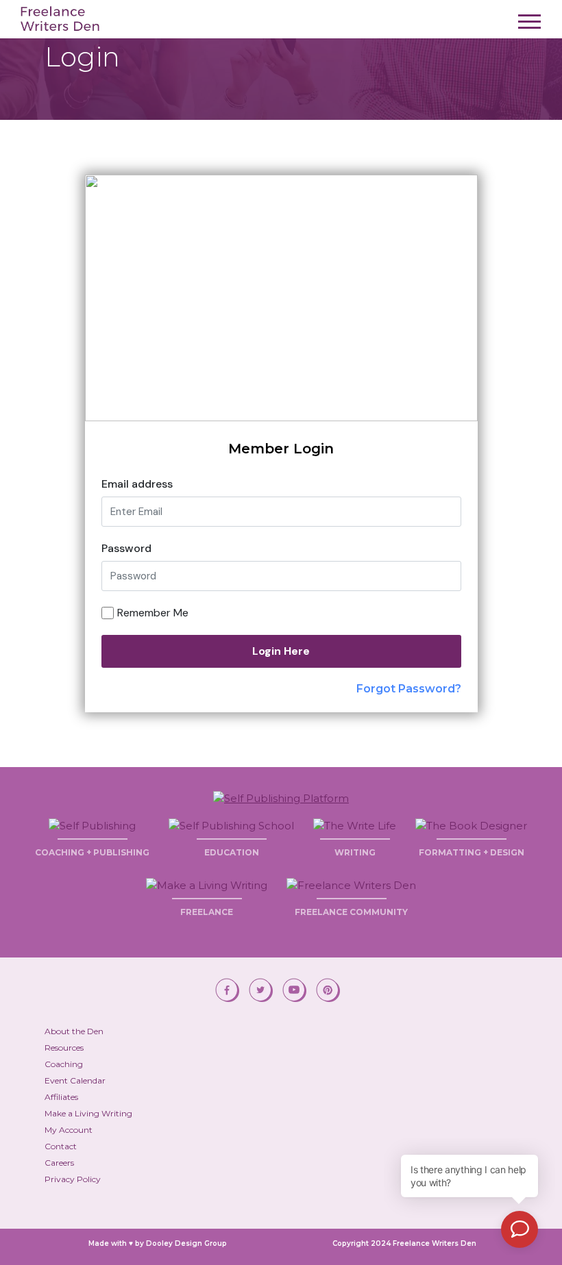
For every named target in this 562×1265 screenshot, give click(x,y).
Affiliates (61, 1097)
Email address (137, 484)
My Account (69, 1130)
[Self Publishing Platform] (281, 796)
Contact (61, 1146)
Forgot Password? (408, 688)
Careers (59, 1162)
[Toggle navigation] (529, 26)
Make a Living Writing (88, 1113)
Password (126, 548)
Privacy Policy (73, 1179)
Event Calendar (75, 1080)
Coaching (64, 1064)
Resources (64, 1047)
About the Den (74, 1031)
